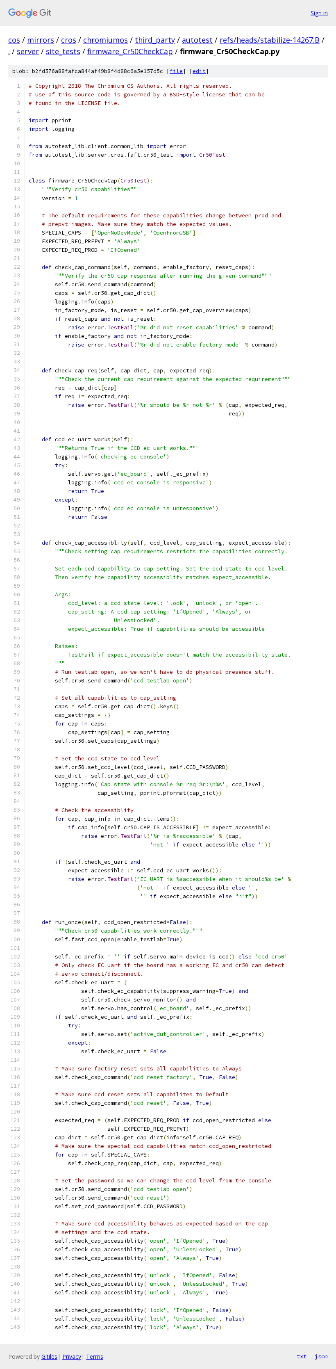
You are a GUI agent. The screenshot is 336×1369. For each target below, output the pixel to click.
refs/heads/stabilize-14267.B (270, 40)
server (28, 51)
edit (199, 71)
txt (301, 1356)
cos (14, 40)
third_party (155, 40)
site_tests (63, 51)
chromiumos (105, 40)
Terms (94, 1356)
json (321, 1356)
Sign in (319, 13)
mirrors (40, 40)
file (176, 71)
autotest (197, 40)
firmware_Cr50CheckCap (130, 51)
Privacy (71, 1356)
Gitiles (49, 1356)
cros (68, 40)
